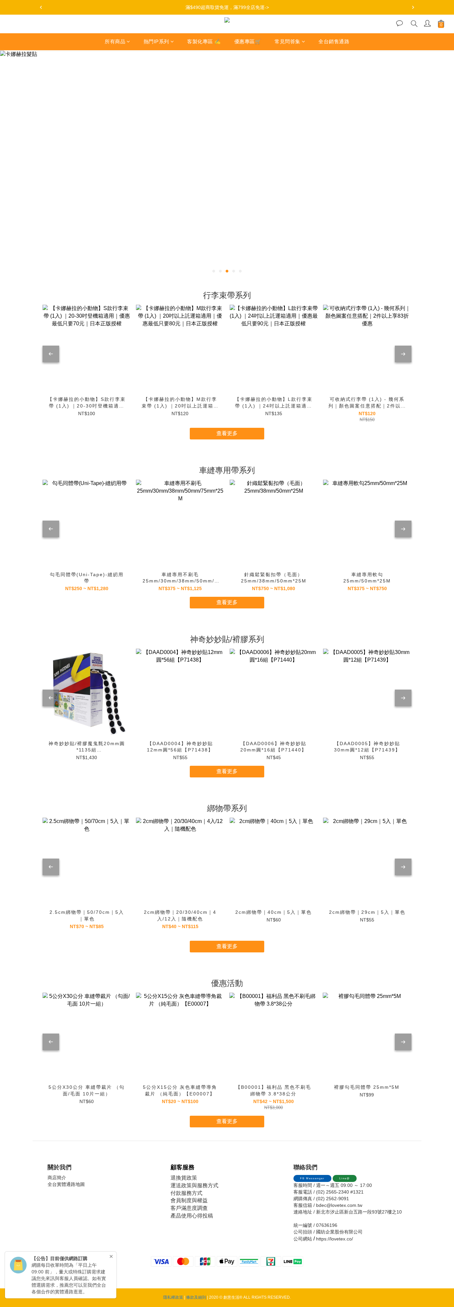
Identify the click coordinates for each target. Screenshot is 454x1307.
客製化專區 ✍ (204, 41)
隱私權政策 (173, 1297)
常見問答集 (287, 41)
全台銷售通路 (333, 41)
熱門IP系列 (156, 41)
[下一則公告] (413, 7)
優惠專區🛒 (248, 41)
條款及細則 (196, 1297)
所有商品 (115, 41)
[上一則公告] (41, 7)
